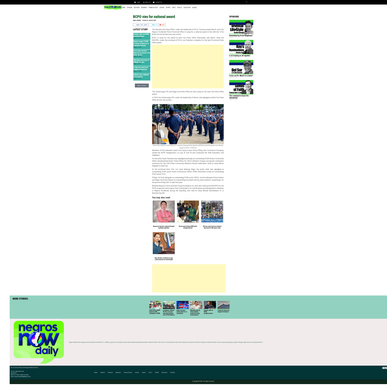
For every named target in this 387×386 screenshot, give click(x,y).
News (123, 7)
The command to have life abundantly (239, 97)
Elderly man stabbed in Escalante (141, 76)
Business (144, 7)
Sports (168, 7)
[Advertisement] (188, 66)
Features (137, 7)
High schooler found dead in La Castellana (182, 311)
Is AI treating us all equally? (239, 56)
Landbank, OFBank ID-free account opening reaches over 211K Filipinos (169, 312)
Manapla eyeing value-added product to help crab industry (195, 312)
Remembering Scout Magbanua (240, 35)
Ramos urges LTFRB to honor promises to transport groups (141, 43)
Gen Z (174, 7)
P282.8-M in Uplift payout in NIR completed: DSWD (154, 311)
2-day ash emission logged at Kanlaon (141, 68)
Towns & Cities (153, 7)
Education (187, 7)
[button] (246, 2)
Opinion (129, 7)
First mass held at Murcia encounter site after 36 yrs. (142, 53)
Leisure (162, 7)
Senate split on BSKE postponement (141, 35)
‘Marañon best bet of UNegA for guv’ (141, 61)
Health (179, 7)
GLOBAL (194, 7)
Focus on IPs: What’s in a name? (241, 76)
